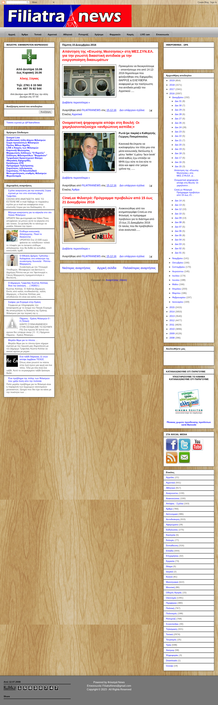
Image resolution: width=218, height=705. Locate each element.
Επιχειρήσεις (172, 556)
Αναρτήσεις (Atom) (116, 280)
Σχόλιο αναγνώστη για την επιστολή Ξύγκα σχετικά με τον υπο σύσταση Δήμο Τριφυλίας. (28, 193)
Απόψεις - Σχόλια (174, 503)
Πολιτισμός (171, 613)
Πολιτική (170, 608)
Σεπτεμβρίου (179, 267)
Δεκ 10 (178, 213)
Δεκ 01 (178, 252)
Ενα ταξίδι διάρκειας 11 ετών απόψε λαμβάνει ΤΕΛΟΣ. (34, 358)
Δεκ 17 (178, 158)
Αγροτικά (52, 34)
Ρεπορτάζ (83, 34)
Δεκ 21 (178, 140)
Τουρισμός (171, 639)
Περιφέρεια (171, 603)
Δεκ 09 (178, 218)
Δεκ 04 (178, 239)
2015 (172, 307)
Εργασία (170, 561)
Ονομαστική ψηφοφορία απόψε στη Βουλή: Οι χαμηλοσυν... (186, 183)
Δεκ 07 (178, 226)
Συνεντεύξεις (172, 624)
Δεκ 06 (178, 231)
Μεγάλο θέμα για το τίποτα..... (23, 340)
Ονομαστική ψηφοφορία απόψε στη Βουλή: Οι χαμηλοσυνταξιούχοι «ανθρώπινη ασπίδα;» (100, 125)
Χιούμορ (170, 650)
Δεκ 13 (178, 205)
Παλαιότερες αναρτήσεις (139, 268)
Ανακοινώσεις (173, 498)
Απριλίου (177, 288)
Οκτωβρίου (178, 262)
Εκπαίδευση (172, 545)
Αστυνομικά (172, 514)
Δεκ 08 (178, 222)
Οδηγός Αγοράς (174, 592)
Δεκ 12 (178, 209)
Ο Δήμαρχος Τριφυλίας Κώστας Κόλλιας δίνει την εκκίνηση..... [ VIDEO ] (28, 284)
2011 (172, 324)
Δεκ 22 (178, 136)
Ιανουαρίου (178, 302)
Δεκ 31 (178, 101)
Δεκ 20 (178, 144)
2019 (172, 80)
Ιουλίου (176, 275)
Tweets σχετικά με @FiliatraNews (23, 122)
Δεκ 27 (178, 118)
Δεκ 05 (178, 235)
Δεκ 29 (178, 109)
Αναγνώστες (172, 493)
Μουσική (170, 587)
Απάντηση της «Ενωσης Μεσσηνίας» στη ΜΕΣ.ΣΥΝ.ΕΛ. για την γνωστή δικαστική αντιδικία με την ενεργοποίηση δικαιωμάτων (108, 55)
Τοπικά (37, 34)
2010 (172, 329)
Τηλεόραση (171, 629)
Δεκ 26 (178, 123)
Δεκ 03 (178, 244)
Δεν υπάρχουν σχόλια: (132, 110)
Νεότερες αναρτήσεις (76, 268)
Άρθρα (25, 34)
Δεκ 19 (178, 149)
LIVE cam (145, 34)
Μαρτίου (176, 293)
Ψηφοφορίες (172, 655)
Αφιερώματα (172, 524)
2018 (172, 85)
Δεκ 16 (178, 162)
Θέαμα (169, 566)
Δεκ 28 (178, 114)
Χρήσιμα (99, 34)
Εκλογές (170, 540)
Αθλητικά (67, 34)
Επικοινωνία (162, 34)
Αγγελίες (170, 477)
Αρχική (11, 34)
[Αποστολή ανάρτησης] (150, 110)
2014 (172, 311)
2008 (172, 337)
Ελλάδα (169, 550)
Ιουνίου (176, 280)
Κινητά (169, 576)
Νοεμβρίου (178, 258)
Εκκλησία (170, 535)
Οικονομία (171, 598)
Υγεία (168, 645)
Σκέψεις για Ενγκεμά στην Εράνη (24, 302)
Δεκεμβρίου (178, 97)
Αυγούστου (178, 271)
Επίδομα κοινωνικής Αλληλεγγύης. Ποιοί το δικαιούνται (31, 234)
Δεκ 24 (178, 127)
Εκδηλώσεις (172, 529)
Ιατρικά (169, 571)
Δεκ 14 (178, 200)
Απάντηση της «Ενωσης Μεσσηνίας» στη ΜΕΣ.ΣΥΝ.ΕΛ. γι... (186, 173)
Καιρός (130, 34)
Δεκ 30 (178, 105)
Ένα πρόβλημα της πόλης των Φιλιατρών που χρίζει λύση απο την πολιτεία (29, 379)
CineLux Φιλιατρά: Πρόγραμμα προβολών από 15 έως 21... (187, 192)
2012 (172, 320)
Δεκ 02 (178, 248)
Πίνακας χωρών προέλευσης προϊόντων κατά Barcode (189, 423)
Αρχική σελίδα (106, 268)
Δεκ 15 (178, 166)
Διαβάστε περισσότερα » (76, 102)
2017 (172, 89)
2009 (172, 333)
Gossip (169, 665)
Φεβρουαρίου (179, 297)
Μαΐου (175, 284)
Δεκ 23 (178, 131)
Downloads (171, 660)
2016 (172, 93)
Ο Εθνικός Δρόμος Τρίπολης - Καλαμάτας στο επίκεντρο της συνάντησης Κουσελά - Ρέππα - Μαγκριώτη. (36, 259)
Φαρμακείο (115, 34)
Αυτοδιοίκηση (173, 519)
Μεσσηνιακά (172, 582)
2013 (172, 316)
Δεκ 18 (178, 153)
